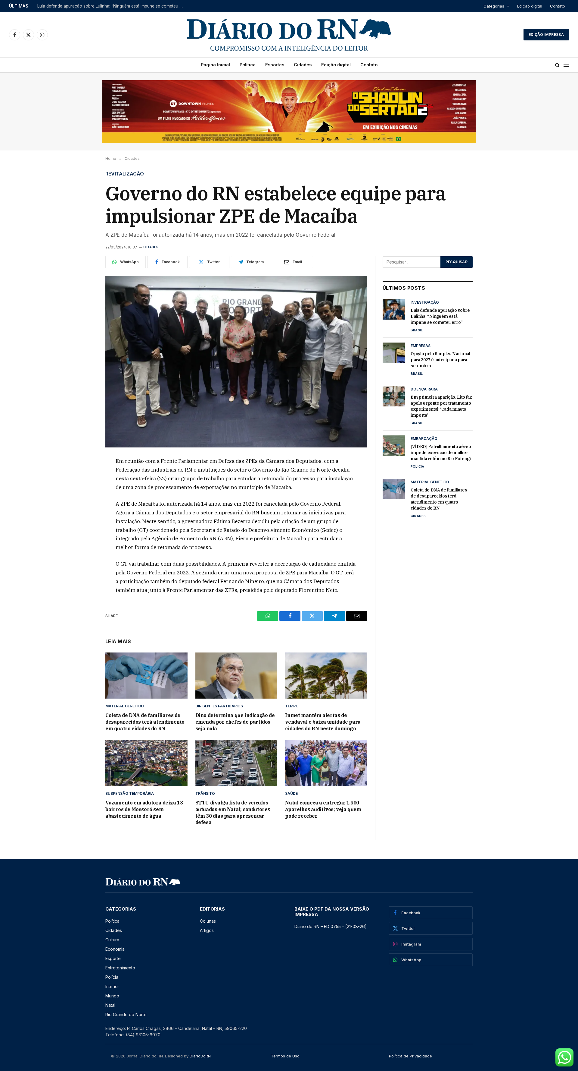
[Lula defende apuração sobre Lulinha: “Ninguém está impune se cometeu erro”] (394, 309)
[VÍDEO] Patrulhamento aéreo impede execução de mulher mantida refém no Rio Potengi (441, 452)
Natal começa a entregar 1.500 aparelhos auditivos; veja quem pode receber (323, 809)
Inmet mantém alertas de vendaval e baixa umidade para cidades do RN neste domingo (322, 721)
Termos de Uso (285, 1056)
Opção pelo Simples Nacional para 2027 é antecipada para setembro (104, 6)
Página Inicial (215, 64)
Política (248, 64)
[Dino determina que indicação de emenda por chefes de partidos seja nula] (236, 675)
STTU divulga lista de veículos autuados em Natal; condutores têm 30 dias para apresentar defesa (232, 812)
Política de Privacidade (410, 1056)
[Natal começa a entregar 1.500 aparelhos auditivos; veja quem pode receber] (326, 763)
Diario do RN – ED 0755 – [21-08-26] (330, 926)
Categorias (493, 6)
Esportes (274, 64)
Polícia (417, 466)
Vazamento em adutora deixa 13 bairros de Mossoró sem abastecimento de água (144, 809)
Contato (557, 6)
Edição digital (529, 6)
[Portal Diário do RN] (289, 34)
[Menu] (566, 65)
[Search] (557, 65)
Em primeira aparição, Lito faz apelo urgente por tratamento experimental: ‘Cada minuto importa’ (441, 406)
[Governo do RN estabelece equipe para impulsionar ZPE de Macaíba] (236, 361)
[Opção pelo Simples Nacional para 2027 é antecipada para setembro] (394, 353)
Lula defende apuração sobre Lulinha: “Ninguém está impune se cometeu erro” (440, 316)
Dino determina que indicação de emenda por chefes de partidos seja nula (235, 721)
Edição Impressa (546, 34)
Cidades (303, 64)
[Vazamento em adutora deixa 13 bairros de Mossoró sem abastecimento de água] (146, 763)
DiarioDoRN (200, 1056)
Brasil (417, 330)
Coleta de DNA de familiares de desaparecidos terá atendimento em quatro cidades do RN (145, 721)
